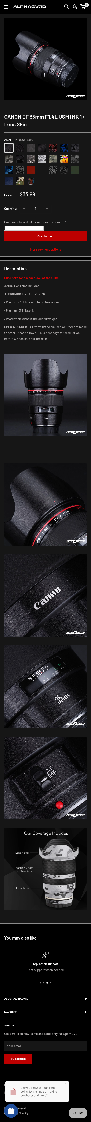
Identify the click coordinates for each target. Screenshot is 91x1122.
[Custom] (31, 181)
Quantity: (10, 208)
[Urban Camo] (53, 159)
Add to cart (45, 236)
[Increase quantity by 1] (46, 208)
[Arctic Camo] (42, 159)
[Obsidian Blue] (9, 181)
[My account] (75, 6)
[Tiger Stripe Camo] (20, 181)
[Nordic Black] (75, 148)
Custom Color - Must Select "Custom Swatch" (35, 222)
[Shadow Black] (20, 159)
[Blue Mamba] (64, 148)
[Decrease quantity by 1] (24, 208)
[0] (83, 6)
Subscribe (18, 1059)
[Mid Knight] (75, 159)
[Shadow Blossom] (20, 170)
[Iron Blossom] (53, 170)
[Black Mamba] (42, 148)
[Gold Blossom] (42, 170)
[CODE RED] (31, 170)
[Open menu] (6, 7)
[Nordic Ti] (9, 159)
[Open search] (66, 6)
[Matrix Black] (20, 148)
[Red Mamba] (53, 148)
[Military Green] (75, 170)
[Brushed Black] (9, 148)
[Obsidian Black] (31, 148)
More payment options (45, 249)
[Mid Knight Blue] (9, 170)
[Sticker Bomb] (64, 159)
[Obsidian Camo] (31, 159)
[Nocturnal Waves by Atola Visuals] (64, 170)
